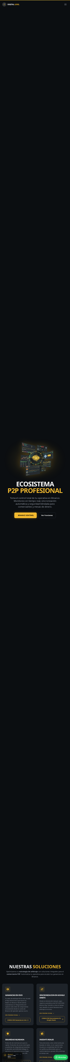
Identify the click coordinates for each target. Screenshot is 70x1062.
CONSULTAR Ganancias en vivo (17, 1020)
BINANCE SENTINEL (26, 515)
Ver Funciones (47, 515)
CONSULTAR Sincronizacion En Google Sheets (51, 1019)
